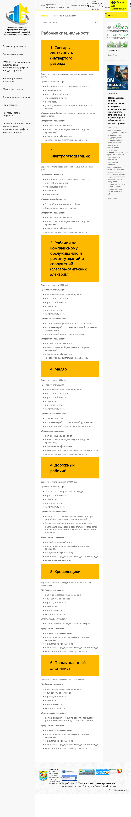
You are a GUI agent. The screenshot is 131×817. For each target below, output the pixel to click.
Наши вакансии (10, 105)
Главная (42, 6)
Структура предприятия (14, 46)
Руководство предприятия (51, 5)
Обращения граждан (13, 89)
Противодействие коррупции (11, 114)
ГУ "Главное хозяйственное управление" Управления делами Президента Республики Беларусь (89, 785)
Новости (73, 6)
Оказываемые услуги (13, 54)
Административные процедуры (12, 80)
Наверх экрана (119, 790)
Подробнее (112, 55)
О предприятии (63, 5)
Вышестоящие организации (17, 97)
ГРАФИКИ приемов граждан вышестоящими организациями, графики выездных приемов (17, 66)
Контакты (82, 6)
